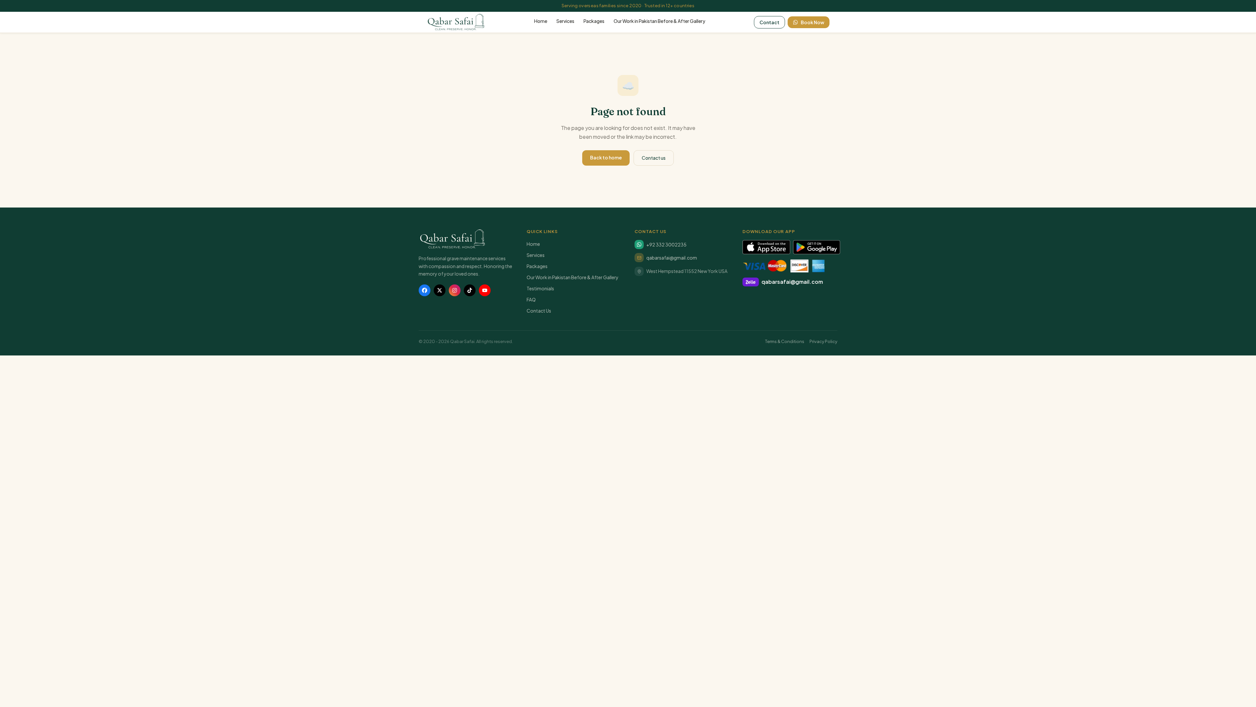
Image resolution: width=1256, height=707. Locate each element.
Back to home (606, 157)
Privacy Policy (823, 341)
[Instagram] (455, 290)
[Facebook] (424, 290)
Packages (594, 21)
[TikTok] (470, 290)
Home (540, 21)
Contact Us (539, 311)
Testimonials (540, 288)
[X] (439, 290)
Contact (769, 22)
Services (565, 21)
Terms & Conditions (784, 341)
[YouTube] (485, 290)
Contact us (654, 158)
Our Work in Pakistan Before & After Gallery (659, 21)
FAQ (531, 299)
